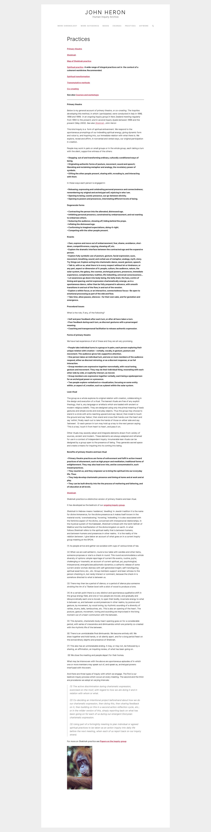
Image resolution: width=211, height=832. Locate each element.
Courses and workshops (87, 95)
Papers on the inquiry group (113, 741)
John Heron (105, 12)
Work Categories (90, 26)
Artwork (143, 26)
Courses (117, 26)
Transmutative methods (78, 83)
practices (130, 26)
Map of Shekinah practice (79, 61)
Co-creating (73, 89)
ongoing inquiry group (114, 505)
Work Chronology (67, 26)
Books (106, 26)
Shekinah (99, 123)
